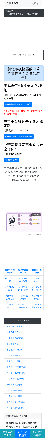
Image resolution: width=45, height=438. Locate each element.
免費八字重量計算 (14, 326)
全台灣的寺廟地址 (14, 396)
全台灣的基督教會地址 (16, 408)
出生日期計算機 (13, 361)
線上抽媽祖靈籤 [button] (22, 434)
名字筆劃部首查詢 (14, 350)
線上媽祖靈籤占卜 (14, 332)
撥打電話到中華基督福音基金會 (18, 136)
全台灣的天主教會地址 (16, 402)
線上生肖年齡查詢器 (15, 338)
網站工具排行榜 (22, 321)
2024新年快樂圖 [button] (37, 434)
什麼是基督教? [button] (11, 160)
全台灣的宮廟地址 (14, 385)
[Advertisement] (24, 34)
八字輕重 (9, 11)
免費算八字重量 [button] (7, 434)
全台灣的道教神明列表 (16, 373)
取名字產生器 (12, 344)
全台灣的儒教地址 (14, 390)
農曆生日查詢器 (13, 356)
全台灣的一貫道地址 (15, 379)
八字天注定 (13, 3)
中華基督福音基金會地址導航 (17, 104)
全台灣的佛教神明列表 (16, 367)
